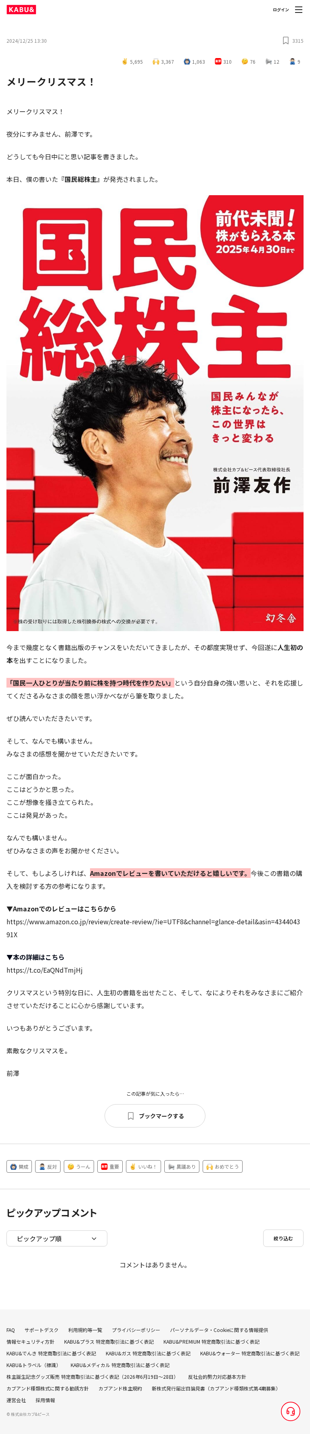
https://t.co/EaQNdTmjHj (44, 970)
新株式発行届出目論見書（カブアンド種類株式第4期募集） (216, 1388)
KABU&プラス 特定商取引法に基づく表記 (109, 1341)
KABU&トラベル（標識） (33, 1364)
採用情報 (45, 1399)
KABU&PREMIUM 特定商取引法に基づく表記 (211, 1341)
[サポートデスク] (290, 1411)
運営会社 (16, 1399)
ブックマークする (161, 1116)
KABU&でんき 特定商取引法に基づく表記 (51, 1353)
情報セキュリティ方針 (30, 1341)
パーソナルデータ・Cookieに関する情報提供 (219, 1329)
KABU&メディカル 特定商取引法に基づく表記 (120, 1364)
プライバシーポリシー (136, 1329)
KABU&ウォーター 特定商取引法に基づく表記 (250, 1353)
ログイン (281, 9)
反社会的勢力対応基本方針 (217, 1376)
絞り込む (283, 1238)
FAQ (10, 1329)
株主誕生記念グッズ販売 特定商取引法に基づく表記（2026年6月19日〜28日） (92, 1376)
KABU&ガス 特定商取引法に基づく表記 (148, 1353)
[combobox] (56, 1238)
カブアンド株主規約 (120, 1388)
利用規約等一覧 (85, 1329)
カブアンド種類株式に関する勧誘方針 (47, 1388)
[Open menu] (299, 10)
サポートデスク (42, 1329)
